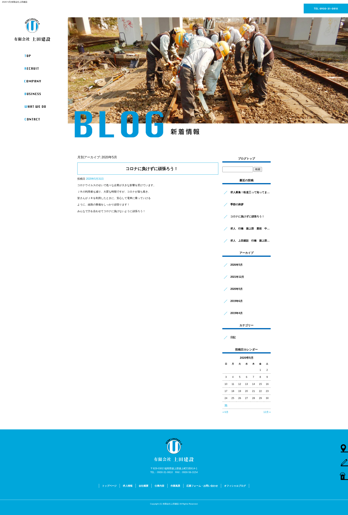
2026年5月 (236, 264)
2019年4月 (236, 313)
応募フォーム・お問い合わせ (35, 119)
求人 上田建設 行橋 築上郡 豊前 (250, 240)
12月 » (267, 412)
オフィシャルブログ (235, 485)
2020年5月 (236, 288)
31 (226, 405)
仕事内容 (35, 94)
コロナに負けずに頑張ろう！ (152, 168)
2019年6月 (236, 301)
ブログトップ (246, 158)
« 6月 (225, 412)
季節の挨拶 (236, 204)
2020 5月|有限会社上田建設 (14, 2)
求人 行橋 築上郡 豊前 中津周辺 (250, 228)
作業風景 (35, 106)
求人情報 (35, 68)
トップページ (35, 56)
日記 (233, 337)
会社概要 (35, 81)
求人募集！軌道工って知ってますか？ (250, 192)
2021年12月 (237, 276)
